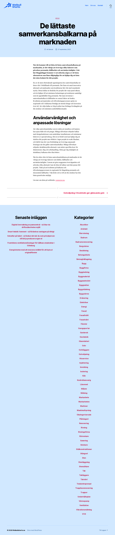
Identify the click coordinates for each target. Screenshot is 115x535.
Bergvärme (84, 246)
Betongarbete (84, 255)
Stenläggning (84, 462)
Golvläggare (84, 350)
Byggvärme (84, 294)
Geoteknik (84, 337)
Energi (84, 307)
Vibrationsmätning (84, 510)
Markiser (84, 406)
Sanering (84, 441)
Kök (84, 376)
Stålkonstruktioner (84, 449)
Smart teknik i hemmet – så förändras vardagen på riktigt (31, 232)
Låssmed (84, 384)
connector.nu (60, 180)
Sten (84, 458)
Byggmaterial (84, 276)
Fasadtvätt (83, 315)
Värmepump (84, 501)
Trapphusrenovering (84, 488)
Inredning (84, 367)
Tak (84, 471)
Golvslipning (84, 354)
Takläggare (84, 475)
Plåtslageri (84, 419)
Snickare (84, 445)
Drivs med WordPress (34, 530)
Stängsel (84, 453)
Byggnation (84, 285)
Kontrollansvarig (84, 380)
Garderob (84, 333)
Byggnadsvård (84, 281)
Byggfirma (84, 268)
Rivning (84, 428)
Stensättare (84, 466)
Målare (84, 389)
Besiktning (84, 251)
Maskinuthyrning (84, 410)
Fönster (84, 324)
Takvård (84, 479)
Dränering (84, 298)
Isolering (84, 371)
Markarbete (84, 397)
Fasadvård (84, 320)
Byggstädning (84, 289)
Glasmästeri (84, 341)
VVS (84, 514)
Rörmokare (84, 436)
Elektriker (84, 302)
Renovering (84, 423)
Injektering (84, 363)
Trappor (84, 492)
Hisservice (83, 358)
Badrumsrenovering (84, 242)
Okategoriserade (84, 415)
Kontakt (100, 5)
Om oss (93, 5)
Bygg (57, 18)
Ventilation (84, 505)
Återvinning (84, 233)
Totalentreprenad (84, 484)
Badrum (84, 238)
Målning (84, 393)
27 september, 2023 (64, 49)
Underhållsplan (84, 497)
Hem (86, 5)
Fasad (84, 311)
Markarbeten (84, 402)
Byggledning (84, 272)
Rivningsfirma (84, 432)
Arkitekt (84, 229)
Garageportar (84, 328)
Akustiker (84, 225)
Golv (84, 346)
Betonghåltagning (84, 259)
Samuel (50, 49)
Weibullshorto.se (19, 530)
